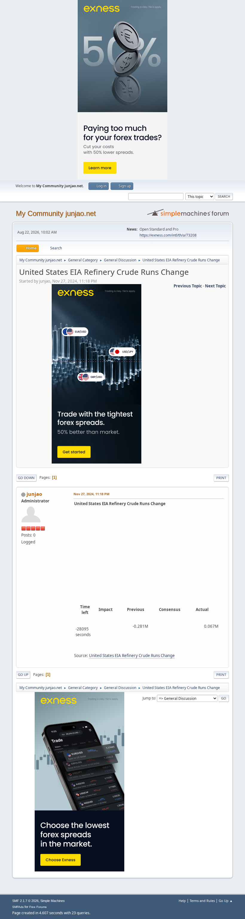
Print (221, 477)
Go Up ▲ (226, 900)
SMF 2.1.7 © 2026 (25, 901)
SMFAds (18, 907)
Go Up (23, 674)
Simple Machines (52, 901)
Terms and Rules (202, 900)
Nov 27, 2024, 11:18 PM (91, 494)
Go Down (26, 477)
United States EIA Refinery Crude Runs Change (132, 655)
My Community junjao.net (56, 213)
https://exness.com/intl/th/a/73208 (168, 235)
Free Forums (38, 907)
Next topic (215, 286)
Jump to (149, 697)
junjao (34, 494)
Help (182, 900)
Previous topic (188, 286)
